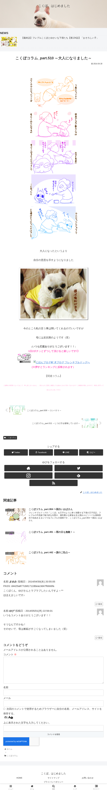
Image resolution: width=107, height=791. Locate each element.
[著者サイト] (28, 468)
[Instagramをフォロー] (28, 475)
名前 (5, 687)
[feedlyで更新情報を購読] (78, 475)
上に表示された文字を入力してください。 (27, 722)
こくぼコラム (11, 438)
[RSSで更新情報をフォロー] (53, 483)
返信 (100, 604)
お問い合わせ (87, 778)
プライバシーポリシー (53, 782)
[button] (98, 446)
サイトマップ (53, 778)
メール (7, 698)
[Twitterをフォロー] (78, 468)
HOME (19, 778)
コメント (10, 654)
